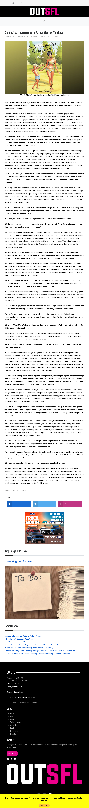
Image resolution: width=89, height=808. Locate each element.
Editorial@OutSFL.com (15, 684)
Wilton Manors (15, 722)
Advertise (13, 725)
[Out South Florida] (44, 11)
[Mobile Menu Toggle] (6, 11)
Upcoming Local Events (19, 561)
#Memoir (23, 490)
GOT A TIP (12, 754)
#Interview (15, 490)
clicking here (11, 748)
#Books (7, 490)
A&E (12, 716)
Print (12, 728)
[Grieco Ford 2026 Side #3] (44, 528)
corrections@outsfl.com (26, 697)
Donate (13, 734)
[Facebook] (6, 2)
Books (26, 36)
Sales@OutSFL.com (14, 687)
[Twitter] (13, 2)
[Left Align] (86, 796)
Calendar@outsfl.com (15, 692)
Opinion (13, 719)
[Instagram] (21, 2)
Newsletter (14, 731)
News (12, 713)
